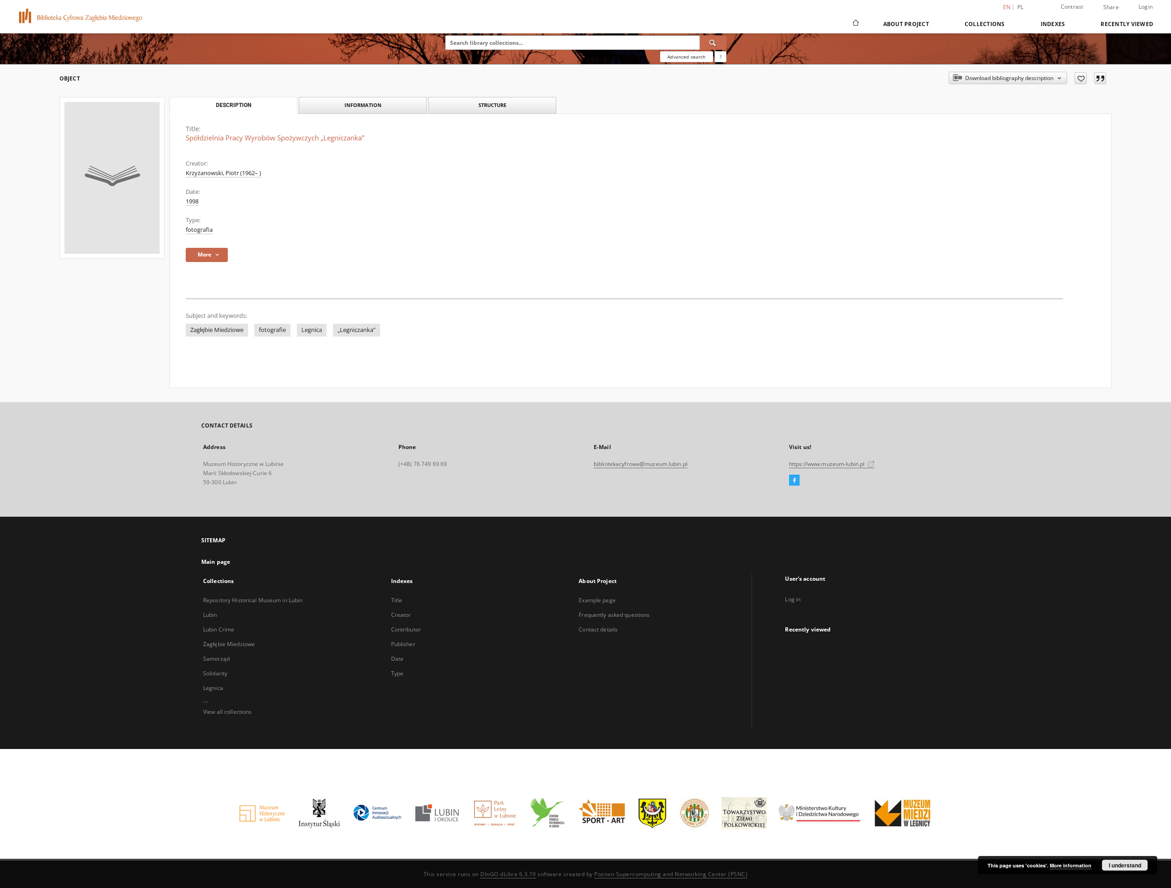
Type (397, 673)
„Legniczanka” (357, 330)
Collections (985, 24)
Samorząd (216, 659)
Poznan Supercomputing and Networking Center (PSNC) (670, 874)
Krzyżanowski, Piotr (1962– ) (223, 173)
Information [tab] (362, 105)
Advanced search (686, 56)
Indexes (1053, 24)
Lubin (210, 615)
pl (1020, 7)
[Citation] (1100, 78)
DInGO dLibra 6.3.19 (508, 874)
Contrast (1072, 7)
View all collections (227, 712)
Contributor (406, 629)
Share (1111, 7)
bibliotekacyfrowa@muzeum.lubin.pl (641, 464)
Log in (792, 599)
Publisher (403, 644)
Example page (597, 600)
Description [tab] (233, 105)
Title (397, 600)
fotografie (272, 330)
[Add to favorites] (1080, 78)
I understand (1125, 865)
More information (1070, 865)
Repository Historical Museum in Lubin (252, 600)
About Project (906, 24)
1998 (192, 201)
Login (1146, 7)
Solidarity (215, 673)
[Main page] (855, 24)
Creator (401, 615)
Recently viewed (1127, 24)
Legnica (311, 330)
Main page (215, 562)
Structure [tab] (492, 105)
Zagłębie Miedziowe (216, 330)
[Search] (713, 42)
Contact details (598, 629)
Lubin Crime (218, 629)
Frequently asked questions (614, 615)
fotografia (199, 230)
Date (397, 659)
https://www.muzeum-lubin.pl (827, 464)
